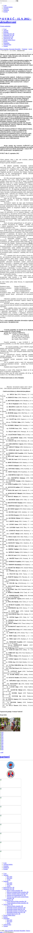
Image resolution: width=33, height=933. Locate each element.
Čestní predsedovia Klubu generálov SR (17, 903)
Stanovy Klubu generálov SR (15, 890)
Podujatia (5, 32)
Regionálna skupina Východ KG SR (16, 910)
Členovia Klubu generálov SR (15, 906)
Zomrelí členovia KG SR (13, 914)
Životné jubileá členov (9, 40)
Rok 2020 (9, 876)
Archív (8, 879)
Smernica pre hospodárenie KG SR (16, 895)
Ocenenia (5, 8)
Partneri (5, 41)
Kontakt (5, 11)
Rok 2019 (9, 878)
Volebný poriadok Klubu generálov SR (17, 893)
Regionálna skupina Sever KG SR (16, 912)
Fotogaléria (6, 43)
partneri (5, 756)
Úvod (4, 29)
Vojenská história (8, 7)
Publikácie (6, 10)
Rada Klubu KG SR (8, 33)
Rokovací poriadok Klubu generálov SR (17, 892)
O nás (5, 5)
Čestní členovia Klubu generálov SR (16, 901)
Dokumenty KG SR (8, 35)
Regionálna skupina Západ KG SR (16, 907)
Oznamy (5, 46)
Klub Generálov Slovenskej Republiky (15, 930)
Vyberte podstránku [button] (5, 26)
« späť (1, 752)
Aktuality (5, 30)
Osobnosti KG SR (8, 37)
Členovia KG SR (8, 38)
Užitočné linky (7, 44)
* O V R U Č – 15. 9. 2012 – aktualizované (15, 20)
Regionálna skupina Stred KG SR (16, 909)
